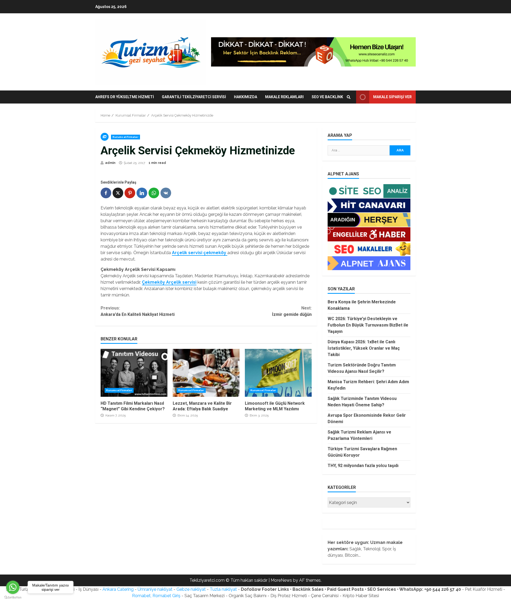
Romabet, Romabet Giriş (156, 595)
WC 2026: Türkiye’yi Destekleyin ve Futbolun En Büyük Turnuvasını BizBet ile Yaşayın (368, 325)
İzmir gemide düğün (291, 311)
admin (110, 163)
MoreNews (281, 580)
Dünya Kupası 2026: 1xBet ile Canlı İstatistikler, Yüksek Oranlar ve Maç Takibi (364, 348)
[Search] (349, 97)
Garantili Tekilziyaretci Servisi (194, 97)
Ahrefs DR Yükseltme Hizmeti (124, 97)
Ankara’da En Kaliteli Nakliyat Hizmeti (138, 311)
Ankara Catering (118, 589)
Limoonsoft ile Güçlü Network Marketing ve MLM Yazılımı (278, 373)
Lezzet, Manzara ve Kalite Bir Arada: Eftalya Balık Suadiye (206, 373)
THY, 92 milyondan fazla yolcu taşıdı (363, 465)
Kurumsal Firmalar (125, 136)
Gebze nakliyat (191, 589)
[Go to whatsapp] (12, 587)
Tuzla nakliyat (223, 589)
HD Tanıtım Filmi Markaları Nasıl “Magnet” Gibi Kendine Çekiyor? (134, 373)
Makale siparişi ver (392, 97)
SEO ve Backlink (327, 97)
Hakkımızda (245, 97)
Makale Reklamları (284, 97)
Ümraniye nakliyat (155, 589)
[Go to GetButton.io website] (12, 597)
